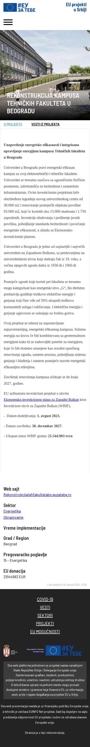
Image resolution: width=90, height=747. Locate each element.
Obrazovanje (13, 518)
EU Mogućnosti (45, 632)
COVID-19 (45, 599)
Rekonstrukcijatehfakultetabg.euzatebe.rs (37, 495)
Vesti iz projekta (45, 124)
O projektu (13, 124)
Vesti (45, 607)
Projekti (45, 623)
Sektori (45, 615)
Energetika (12, 511)
